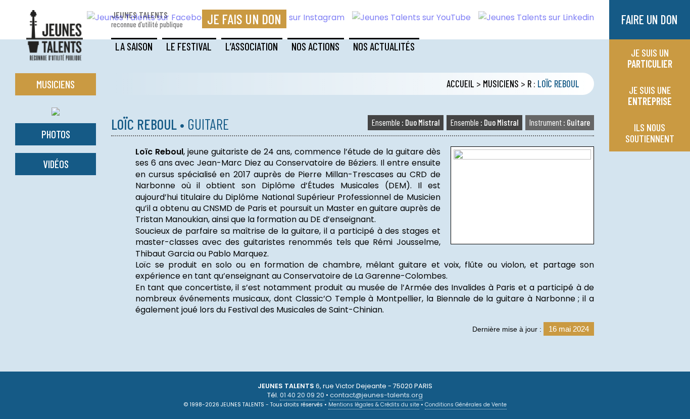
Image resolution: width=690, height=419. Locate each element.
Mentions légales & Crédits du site (373, 404)
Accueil (460, 83)
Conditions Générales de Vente (466, 404)
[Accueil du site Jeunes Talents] (54, 54)
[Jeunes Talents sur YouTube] (407, 17)
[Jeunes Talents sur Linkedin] (532, 17)
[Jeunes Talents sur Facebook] (145, 17)
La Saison (134, 46)
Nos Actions (315, 46)
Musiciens (501, 83)
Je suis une (650, 95)
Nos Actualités (384, 46)
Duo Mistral (484, 122)
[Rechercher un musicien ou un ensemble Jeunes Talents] (55, 109)
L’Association (251, 46)
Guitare (559, 122)
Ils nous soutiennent (649, 132)
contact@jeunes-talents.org (376, 395)
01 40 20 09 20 (302, 395)
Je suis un (649, 58)
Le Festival (189, 46)
